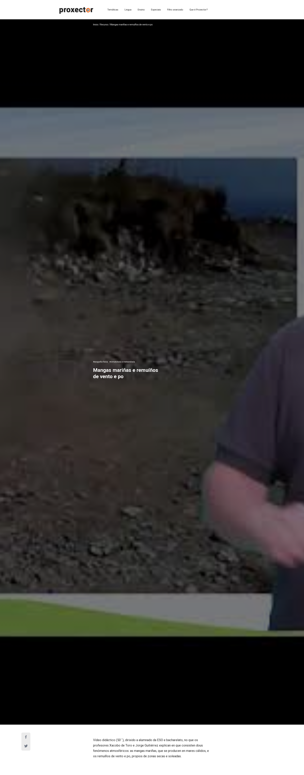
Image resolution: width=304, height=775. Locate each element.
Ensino (141, 9)
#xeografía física (100, 362)
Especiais (156, 9)
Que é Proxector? (199, 9)
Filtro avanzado (175, 9)
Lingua (128, 9)
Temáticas (112, 9)
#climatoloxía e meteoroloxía (122, 362)
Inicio (95, 24)
